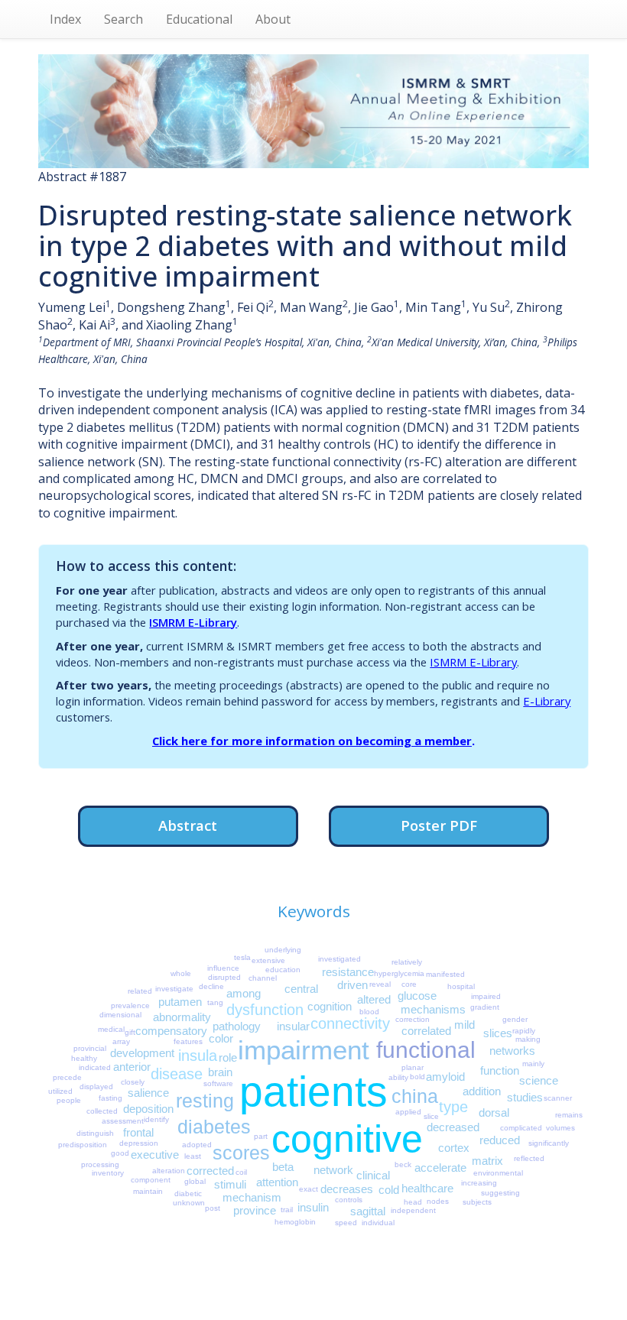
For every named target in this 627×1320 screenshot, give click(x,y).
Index (65, 19)
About (273, 19)
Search (123, 19)
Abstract (187, 825)
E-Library (546, 701)
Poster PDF (439, 825)
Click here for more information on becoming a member (312, 740)
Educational (199, 19)
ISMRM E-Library (193, 622)
